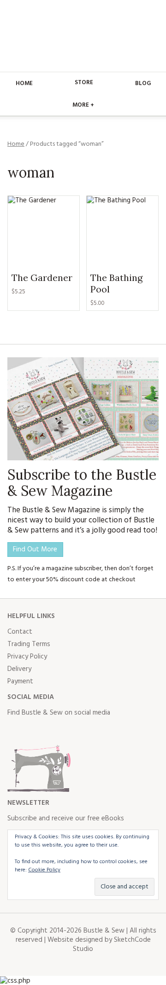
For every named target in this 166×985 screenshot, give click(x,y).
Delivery (19, 669)
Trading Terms (28, 644)
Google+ (96, 731)
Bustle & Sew (83, 35)
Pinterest (75, 731)
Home (24, 83)
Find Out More (35, 549)
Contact (19, 631)
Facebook (14, 731)
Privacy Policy (27, 656)
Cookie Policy (44, 870)
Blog (143, 83)
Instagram (55, 731)
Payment (20, 681)
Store (84, 82)
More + (83, 105)
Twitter (35, 731)
